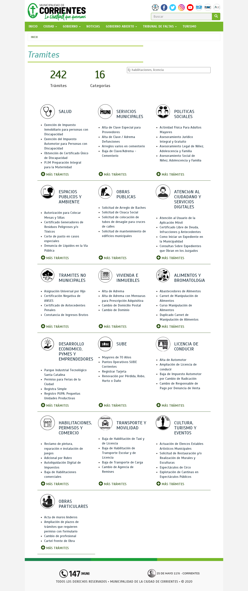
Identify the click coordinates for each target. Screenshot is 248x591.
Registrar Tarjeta (114, 371)
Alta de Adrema (113, 291)
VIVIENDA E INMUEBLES (128, 277)
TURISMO (189, 26)
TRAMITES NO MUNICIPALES (72, 277)
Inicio (34, 37)
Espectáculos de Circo (175, 467)
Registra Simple (55, 389)
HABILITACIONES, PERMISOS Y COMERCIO (75, 428)
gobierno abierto (120, 26)
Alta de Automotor (173, 360)
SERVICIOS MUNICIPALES (129, 114)
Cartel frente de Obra (59, 541)
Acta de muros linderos (60, 517)
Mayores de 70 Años (116, 357)
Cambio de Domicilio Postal (121, 305)
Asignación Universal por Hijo (64, 291)
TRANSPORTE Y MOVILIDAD (131, 425)
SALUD (65, 111)
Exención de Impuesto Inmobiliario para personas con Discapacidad (66, 129)
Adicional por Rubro (58, 458)
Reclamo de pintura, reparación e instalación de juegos (63, 448)
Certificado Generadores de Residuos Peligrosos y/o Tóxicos (63, 227)
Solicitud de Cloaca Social (120, 212)
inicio (33, 26)
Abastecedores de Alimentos (180, 291)
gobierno (71, 26)
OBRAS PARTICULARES (73, 503)
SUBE (121, 344)
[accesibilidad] (155, 7)
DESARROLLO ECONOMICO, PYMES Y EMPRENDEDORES (76, 351)
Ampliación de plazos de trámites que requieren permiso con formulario (61, 526)
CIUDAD (49, 26)
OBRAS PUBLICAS (126, 194)
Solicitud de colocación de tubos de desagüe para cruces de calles (123, 222)
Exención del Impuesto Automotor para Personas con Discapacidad (65, 144)
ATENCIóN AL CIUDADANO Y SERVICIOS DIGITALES (187, 199)
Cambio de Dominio (115, 310)
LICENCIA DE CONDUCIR (186, 346)
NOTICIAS (93, 26)
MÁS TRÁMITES (57, 175)
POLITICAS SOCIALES (184, 114)
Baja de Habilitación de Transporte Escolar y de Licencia (119, 453)
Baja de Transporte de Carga (122, 462)
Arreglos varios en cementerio (123, 146)
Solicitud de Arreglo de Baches (124, 208)
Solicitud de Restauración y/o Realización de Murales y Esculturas (181, 458)
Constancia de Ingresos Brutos (66, 315)
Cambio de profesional (60, 536)
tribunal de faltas (159, 26)
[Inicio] (58, 11)
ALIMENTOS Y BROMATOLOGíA (189, 277)
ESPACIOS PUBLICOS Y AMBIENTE (70, 197)
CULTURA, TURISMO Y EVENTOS (185, 428)
